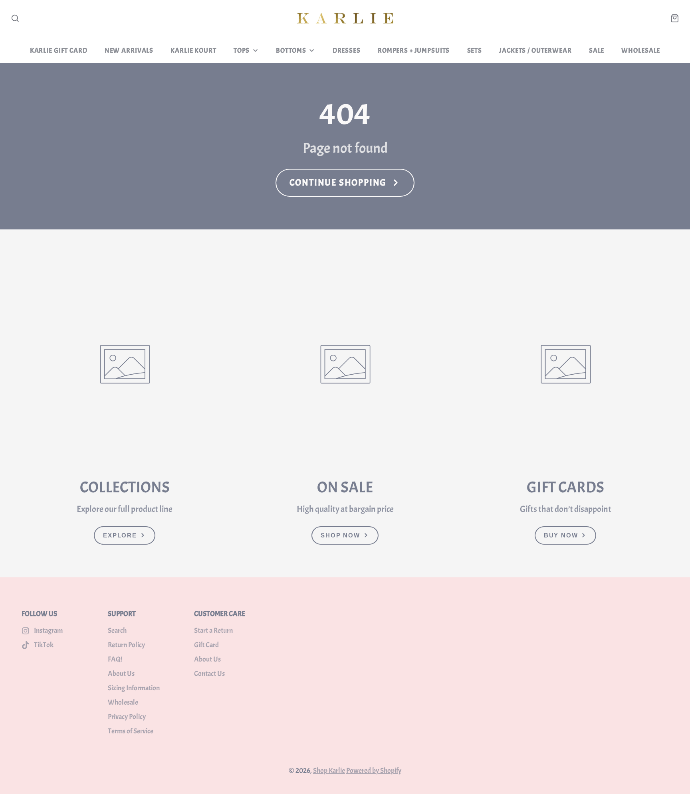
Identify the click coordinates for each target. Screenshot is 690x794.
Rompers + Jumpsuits (414, 50)
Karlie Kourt (193, 50)
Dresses (347, 50)
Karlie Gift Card (58, 50)
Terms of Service (130, 731)
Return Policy (126, 645)
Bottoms (291, 50)
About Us (121, 673)
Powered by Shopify (373, 770)
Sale (596, 50)
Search (117, 630)
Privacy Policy (127, 716)
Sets (474, 50)
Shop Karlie (329, 770)
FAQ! (115, 659)
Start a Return (213, 630)
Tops (242, 50)
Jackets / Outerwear (535, 50)
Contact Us (209, 673)
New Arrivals (129, 50)
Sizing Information (134, 688)
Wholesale (640, 50)
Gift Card (206, 645)
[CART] (674, 18)
